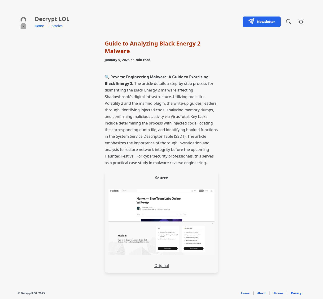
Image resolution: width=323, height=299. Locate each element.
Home (39, 26)
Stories (57, 26)
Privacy (296, 293)
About (261, 293)
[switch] (301, 21)
